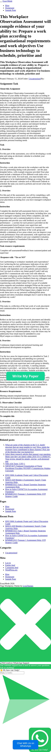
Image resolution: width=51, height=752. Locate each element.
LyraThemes (28, 586)
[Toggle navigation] (1, 1)
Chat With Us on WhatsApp (25, 744)
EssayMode (7, 1)
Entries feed (10, 565)
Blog (7, 5)
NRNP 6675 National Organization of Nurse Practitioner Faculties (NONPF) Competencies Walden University (27, 468)
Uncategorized (35, 79)
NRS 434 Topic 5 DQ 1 (15, 464)
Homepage (9, 8)
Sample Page (10, 10)
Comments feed (11, 567)
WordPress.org (11, 570)
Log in (8, 563)
